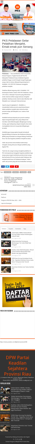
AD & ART (4, 194)
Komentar (18, 228)
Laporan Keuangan (6, 203)
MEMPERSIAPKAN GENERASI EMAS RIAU (22, 185)
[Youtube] (19, 439)
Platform (3, 197)
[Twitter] (17, 439)
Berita (16, 50)
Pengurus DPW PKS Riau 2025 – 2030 (11, 200)
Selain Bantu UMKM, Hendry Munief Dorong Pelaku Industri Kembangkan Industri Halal (22, 234)
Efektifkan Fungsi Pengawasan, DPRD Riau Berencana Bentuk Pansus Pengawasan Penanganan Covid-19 (13, 179)
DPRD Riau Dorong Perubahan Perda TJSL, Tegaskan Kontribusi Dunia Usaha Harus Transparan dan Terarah (22, 260)
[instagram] (21, 439)
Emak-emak (8, 172)
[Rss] (13, 439)
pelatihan (23, 172)
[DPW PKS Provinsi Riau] (17, 12)
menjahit (15, 172)
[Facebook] (15, 439)
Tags (24, 228)
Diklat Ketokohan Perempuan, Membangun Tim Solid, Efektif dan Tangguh (21, 243)
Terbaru (4, 228)
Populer (11, 228)
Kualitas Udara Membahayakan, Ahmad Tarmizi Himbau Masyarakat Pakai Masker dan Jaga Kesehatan (23, 251)
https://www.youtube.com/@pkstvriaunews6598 (13, 342)
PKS (29, 172)
